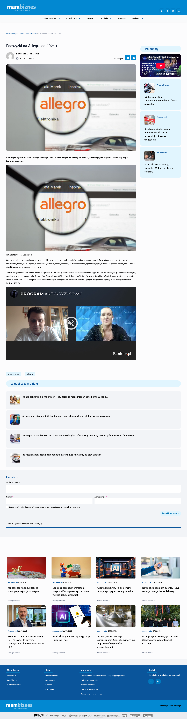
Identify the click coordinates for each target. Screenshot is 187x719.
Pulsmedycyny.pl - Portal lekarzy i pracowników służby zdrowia (135, 715)
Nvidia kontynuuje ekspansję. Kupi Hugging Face (71, 638)
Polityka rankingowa (89, 689)
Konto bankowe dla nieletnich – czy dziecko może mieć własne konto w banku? (65, 396)
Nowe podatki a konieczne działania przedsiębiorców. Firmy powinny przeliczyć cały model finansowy (78, 435)
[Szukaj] (178, 11)
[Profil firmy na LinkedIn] (173, 11)
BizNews (32, 33)
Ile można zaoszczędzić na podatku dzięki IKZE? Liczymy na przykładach (61, 454)
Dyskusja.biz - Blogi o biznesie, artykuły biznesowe (113, 715)
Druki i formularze (14, 685)
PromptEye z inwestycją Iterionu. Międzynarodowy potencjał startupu (160, 640)
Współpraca (12, 680)
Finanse (90, 18)
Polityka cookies (88, 685)
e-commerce (13, 374)
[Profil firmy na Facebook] (167, 11)
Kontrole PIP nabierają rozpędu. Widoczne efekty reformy (158, 168)
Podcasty (122, 18)
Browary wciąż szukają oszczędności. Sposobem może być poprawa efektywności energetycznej (116, 642)
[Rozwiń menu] (59, 18)
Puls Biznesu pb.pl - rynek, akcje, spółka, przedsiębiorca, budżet (124, 715)
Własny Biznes (50, 18)
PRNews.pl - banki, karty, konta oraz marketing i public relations (85, 715)
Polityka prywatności (89, 680)
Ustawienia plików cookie (91, 694)
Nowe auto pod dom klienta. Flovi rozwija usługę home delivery (160, 589)
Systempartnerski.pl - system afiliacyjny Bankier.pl (73, 715)
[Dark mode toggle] (162, 11)
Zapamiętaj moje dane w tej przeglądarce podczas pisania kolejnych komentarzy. (45, 507)
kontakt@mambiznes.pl (169, 675)
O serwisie (11, 675)
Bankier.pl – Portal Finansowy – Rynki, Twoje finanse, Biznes (54, 715)
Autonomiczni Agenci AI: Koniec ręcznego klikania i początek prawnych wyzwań (66, 416)
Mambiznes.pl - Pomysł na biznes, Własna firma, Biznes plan (100, 715)
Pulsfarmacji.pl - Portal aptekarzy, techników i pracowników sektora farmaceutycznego (148, 715)
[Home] (21, 7)
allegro (30, 374)
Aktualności (71, 18)
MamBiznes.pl (11, 33)
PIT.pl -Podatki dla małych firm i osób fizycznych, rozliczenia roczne (63, 715)
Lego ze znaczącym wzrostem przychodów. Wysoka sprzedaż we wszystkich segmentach (71, 591)
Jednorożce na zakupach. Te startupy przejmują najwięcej (23, 589)
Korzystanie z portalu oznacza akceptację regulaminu (103, 675)
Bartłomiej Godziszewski (28, 53)
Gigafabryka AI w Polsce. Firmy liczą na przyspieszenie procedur (115, 589)
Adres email (101, 497)
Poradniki (103, 18)
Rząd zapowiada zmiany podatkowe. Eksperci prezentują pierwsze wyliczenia (157, 134)
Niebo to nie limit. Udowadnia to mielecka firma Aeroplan (160, 100)
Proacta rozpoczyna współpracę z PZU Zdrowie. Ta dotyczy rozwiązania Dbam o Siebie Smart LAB (26, 642)
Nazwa (9, 497)
